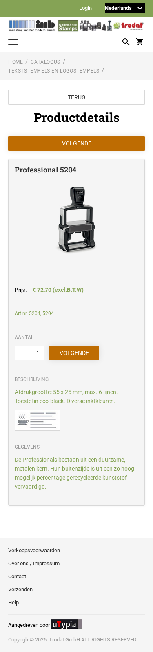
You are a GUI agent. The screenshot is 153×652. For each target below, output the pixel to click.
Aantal (24, 337)
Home (15, 62)
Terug (77, 97)
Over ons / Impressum (34, 563)
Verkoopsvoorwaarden (34, 550)
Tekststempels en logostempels (53, 71)
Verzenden (20, 589)
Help (13, 602)
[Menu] (13, 43)
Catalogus (45, 62)
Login (85, 8)
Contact (17, 576)
